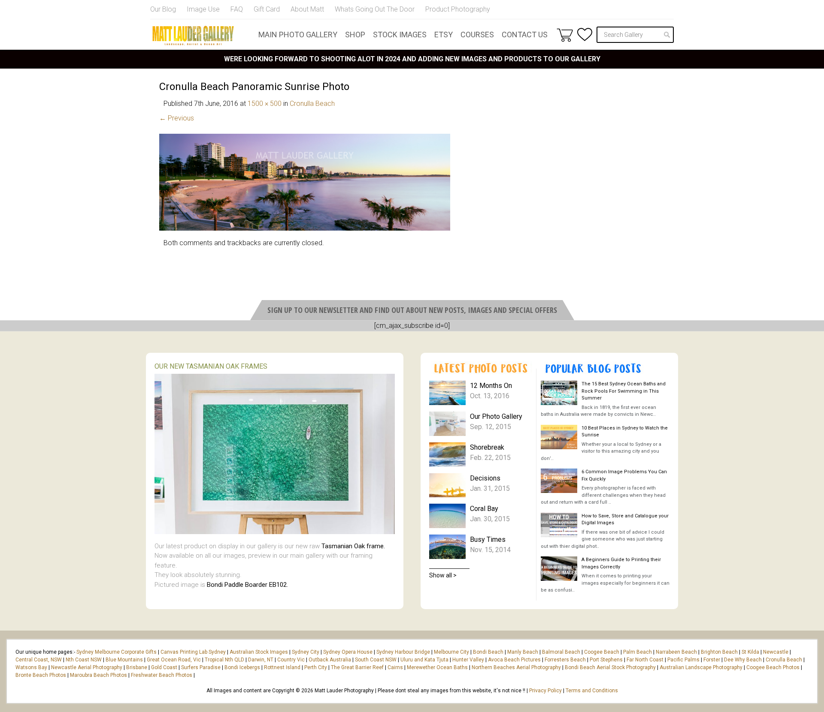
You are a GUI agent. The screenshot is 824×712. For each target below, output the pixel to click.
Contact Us (525, 34)
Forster (711, 660)
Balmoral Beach (561, 652)
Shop (355, 34)
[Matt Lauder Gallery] (193, 35)
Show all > (443, 575)
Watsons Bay (31, 667)
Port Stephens (606, 660)
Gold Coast (164, 667)
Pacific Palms (683, 660)
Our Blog (163, 9)
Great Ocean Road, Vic (174, 660)
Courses (477, 34)
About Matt (307, 9)
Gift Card (267, 9)
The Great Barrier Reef (357, 667)
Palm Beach (637, 652)
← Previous (176, 118)
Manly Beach (522, 652)
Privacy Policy (545, 691)
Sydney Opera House (348, 652)
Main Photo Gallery (297, 34)
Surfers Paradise (201, 667)
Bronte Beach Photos (40, 675)
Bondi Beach (488, 652)
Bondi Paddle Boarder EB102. (247, 585)
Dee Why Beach (743, 660)
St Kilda (750, 652)
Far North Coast (645, 660)
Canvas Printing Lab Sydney (193, 652)
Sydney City (305, 652)
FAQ (236, 9)
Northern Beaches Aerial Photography (516, 667)
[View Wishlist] (584, 34)
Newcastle (775, 652)
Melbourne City (451, 652)
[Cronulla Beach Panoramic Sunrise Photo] (304, 228)
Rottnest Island (282, 667)
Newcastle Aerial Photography (86, 667)
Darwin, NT (260, 660)
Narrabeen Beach (676, 652)
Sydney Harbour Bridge (403, 652)
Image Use (203, 9)
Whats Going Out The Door (375, 9)
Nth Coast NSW (84, 660)
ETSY (443, 34)
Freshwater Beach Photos (161, 675)
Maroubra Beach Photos (98, 675)
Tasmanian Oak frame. (353, 546)
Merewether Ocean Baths (437, 667)
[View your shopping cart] (565, 34)
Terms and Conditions (592, 691)
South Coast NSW (376, 660)
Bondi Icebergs (242, 667)
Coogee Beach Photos (773, 667)
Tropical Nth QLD (224, 660)
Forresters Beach (565, 660)
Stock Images (400, 34)
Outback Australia (330, 660)
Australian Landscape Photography (701, 667)
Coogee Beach (601, 652)
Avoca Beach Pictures (514, 660)
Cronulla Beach (312, 103)
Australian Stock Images (259, 652)
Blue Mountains (123, 660)
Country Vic (291, 660)
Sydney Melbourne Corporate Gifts (117, 652)
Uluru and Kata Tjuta (424, 660)
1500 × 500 (265, 103)
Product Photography (457, 9)
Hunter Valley (468, 660)
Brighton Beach (719, 652)
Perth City (315, 667)
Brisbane (136, 667)
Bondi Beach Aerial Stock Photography (610, 667)
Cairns (395, 667)
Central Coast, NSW (38, 660)
